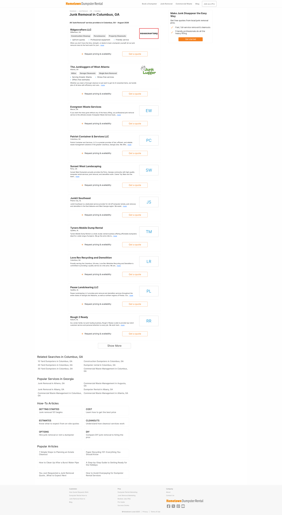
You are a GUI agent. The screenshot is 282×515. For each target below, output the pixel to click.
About (168, 492)
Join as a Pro (209, 4)
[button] (168, 506)
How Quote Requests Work (78, 492)
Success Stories (123, 505)
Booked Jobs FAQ (124, 499)
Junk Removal (166, 4)
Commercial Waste (184, 4)
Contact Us (170, 495)
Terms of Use (155, 512)
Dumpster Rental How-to (78, 495)
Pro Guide (121, 502)
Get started (190, 39)
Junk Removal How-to (77, 499)
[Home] (84, 4)
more (102, 45)
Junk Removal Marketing (126, 495)
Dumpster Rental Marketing (127, 492)
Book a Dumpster (149, 4)
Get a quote (135, 54)
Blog (197, 4)
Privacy (145, 512)
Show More (114, 345)
